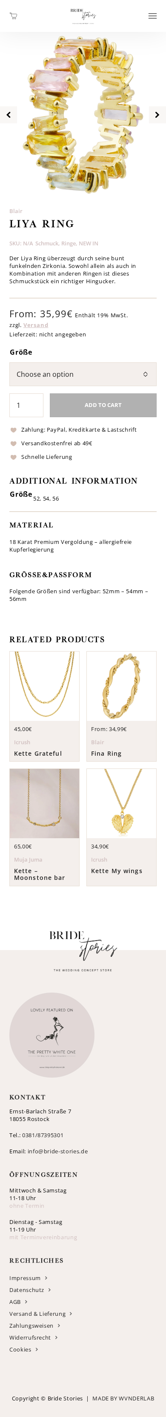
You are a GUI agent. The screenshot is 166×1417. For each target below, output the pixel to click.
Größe (21, 352)
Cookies (20, 1349)
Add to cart (103, 405)
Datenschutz (26, 1290)
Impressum (25, 1278)
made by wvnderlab (123, 1398)
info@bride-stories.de (58, 1151)
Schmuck (46, 243)
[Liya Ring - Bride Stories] (83, 27)
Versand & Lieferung (37, 1313)
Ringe (68, 243)
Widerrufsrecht (30, 1337)
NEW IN (88, 243)
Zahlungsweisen (31, 1325)
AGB (15, 1302)
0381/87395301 (42, 1135)
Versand (36, 325)
